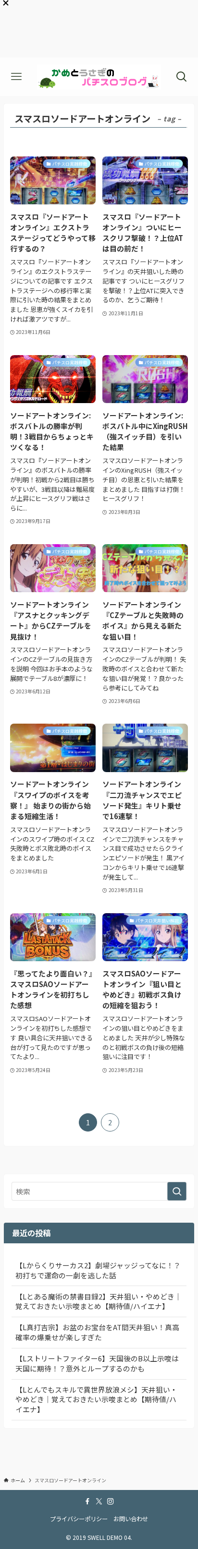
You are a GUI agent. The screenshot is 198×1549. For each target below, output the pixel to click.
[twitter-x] (99, 1501)
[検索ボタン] (181, 77)
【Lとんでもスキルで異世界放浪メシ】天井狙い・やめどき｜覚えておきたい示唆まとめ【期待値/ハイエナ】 (96, 1399)
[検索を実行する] (176, 1191)
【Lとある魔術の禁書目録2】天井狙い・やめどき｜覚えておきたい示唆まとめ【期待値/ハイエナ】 (98, 1301)
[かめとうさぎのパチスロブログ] (99, 77)
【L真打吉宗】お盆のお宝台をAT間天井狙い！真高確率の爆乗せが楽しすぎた (97, 1332)
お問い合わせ (130, 1518)
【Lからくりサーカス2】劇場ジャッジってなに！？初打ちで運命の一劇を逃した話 (98, 1270)
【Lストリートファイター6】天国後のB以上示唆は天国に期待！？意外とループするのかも (97, 1363)
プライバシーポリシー (79, 1518)
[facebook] (87, 1501)
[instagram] (110, 1501)
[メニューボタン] (16, 77)
